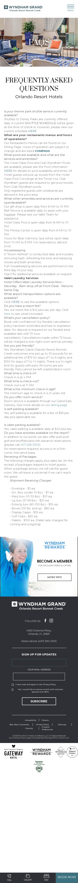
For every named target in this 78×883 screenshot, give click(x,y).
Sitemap (62, 724)
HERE (8, 171)
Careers (45, 720)
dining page (59, 405)
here (7, 314)
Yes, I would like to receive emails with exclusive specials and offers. (40, 690)
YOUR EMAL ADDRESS (39, 669)
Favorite (29, 728)
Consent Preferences (47, 728)
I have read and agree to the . (36, 684)
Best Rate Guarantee (19, 724)
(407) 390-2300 (47, 641)
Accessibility (30, 720)
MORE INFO (54, 577)
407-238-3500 (30, 445)
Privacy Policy (49, 684)
